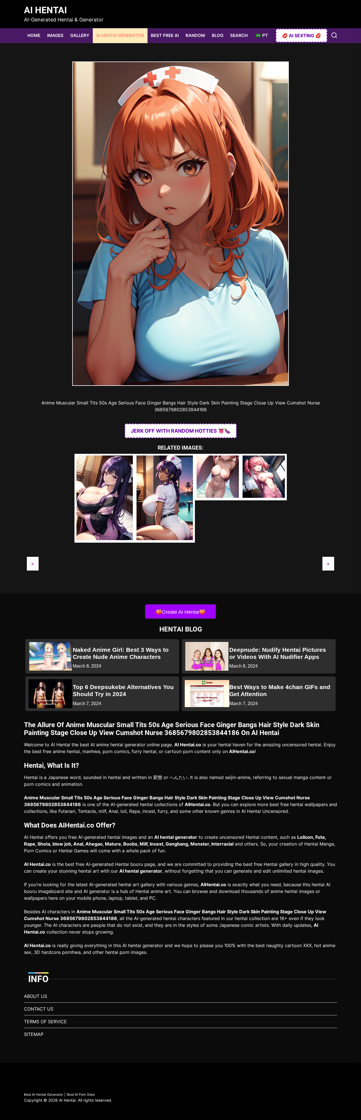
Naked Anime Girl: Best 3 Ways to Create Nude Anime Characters (121, 653)
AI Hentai (45, 10)
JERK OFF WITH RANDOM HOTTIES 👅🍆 (180, 431)
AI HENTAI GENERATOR (120, 35)
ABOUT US (35, 996)
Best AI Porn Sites (81, 1094)
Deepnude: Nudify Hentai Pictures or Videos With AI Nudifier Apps (277, 653)
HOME (33, 35)
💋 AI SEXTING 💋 (301, 35)
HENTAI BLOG (180, 629)
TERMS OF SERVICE (45, 1021)
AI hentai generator (175, 837)
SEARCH (239, 35)
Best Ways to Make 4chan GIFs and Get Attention (279, 690)
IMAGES (55, 35)
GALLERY (79, 35)
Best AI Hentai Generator (43, 1094)
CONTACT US (38, 1009)
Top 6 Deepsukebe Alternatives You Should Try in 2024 (123, 690)
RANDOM (195, 35)
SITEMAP (33, 1034)
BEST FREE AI (165, 35)
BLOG (217, 35)
